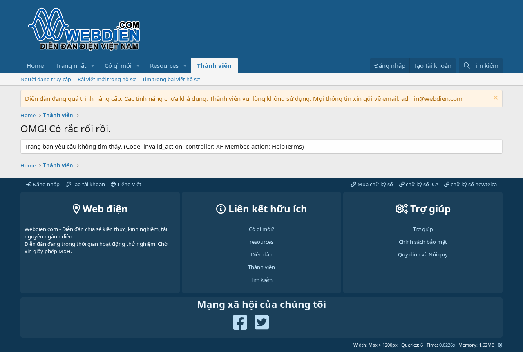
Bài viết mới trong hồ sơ (107, 79)
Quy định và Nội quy (423, 254)
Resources (164, 65)
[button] (92, 65)
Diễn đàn (262, 254)
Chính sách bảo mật (423, 241)
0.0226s (447, 345)
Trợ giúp (423, 229)
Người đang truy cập (45, 79)
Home (35, 65)
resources (261, 241)
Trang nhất (71, 65)
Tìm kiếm (261, 279)
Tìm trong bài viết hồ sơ (171, 79)
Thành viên (214, 65)
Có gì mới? (261, 229)
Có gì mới (118, 65)
